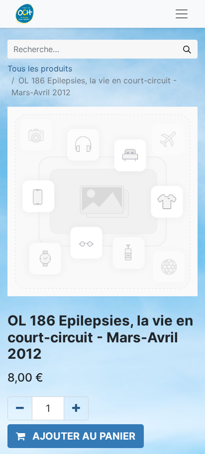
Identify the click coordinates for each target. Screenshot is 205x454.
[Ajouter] (76, 408)
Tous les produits (39, 68)
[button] (75, 436)
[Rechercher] (187, 49)
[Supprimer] (19, 408)
